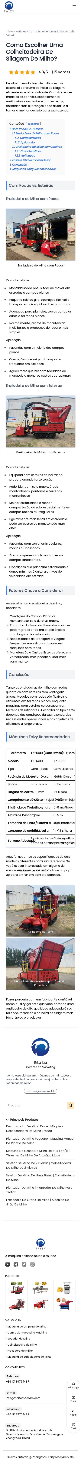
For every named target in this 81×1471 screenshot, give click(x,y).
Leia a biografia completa (41, 1091)
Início (9, 31)
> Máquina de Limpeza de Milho (25, 1326)
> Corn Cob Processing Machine (26, 1332)
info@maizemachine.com (23, 1398)
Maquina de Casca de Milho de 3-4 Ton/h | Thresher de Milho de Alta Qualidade (38, 1153)
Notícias (21, 31)
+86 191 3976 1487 (17, 1381)
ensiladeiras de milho (33, 870)
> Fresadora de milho (19, 1351)
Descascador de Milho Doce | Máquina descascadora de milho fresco (34, 1128)
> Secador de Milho (17, 1338)
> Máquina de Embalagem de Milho (28, 1357)
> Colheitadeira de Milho (21, 1345)
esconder (33, 123)
